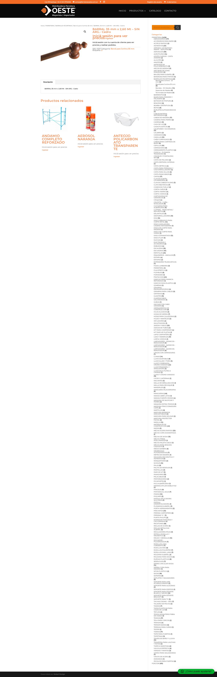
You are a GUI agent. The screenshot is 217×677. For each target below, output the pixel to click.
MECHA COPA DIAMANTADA (165, 433)
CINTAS (156, 176)
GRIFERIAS (158, 294)
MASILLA (157, 422)
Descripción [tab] (48, 82)
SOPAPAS (157, 576)
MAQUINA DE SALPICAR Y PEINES (164, 401)
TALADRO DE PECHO (162, 604)
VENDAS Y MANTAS (161, 651)
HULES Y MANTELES (161, 319)
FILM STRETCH (159, 270)
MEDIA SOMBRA (160, 449)
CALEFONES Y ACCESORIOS (164, 129)
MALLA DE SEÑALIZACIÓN (164, 383)
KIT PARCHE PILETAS (162, 332)
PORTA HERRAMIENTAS (163, 508)
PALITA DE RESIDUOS (162, 468)
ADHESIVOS (158, 46)
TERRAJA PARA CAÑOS (163, 627)
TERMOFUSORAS (160, 625)
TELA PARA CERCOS (161, 620)
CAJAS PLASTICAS (161, 127)
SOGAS (156, 573)
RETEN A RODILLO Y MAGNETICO (161, 535)
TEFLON (157, 612)
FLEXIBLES (158, 272)
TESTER (156, 629)
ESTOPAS (157, 260)
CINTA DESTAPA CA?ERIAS (164, 162)
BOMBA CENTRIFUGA (162, 105)
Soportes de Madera (163, 90)
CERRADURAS (159, 148)
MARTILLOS (158, 410)
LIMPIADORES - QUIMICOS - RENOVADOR (164, 342)
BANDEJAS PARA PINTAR (163, 77)
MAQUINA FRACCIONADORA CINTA (165, 407)
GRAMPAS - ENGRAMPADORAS (161, 288)
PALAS (156, 465)
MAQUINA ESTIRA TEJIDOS (164, 404)
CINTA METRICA (160, 166)
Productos (136, 11)
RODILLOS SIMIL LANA (162, 552)
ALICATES (157, 60)
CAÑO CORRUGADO (161, 139)
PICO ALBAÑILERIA (161, 483)
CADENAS (157, 122)
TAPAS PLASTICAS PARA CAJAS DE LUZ (163, 609)
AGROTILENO (159, 54)
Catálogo (155, 11)
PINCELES (157, 489)
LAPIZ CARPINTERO (161, 334)
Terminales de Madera (164, 93)
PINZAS (157, 494)
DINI (155, 218)
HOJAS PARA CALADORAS (164, 316)
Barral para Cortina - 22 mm (164, 81)
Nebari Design (59, 674)
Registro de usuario (154, 2)
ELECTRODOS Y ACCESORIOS (160, 243)
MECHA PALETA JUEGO (163, 443)
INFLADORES (159, 321)
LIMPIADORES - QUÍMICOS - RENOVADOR (164, 346)
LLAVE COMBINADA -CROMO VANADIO (162, 364)
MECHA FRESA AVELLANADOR (160, 439)
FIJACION (155, 663)
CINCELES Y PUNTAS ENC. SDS (164, 157)
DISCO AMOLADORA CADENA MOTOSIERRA (163, 225)
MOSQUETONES (160, 461)
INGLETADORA (159, 323)
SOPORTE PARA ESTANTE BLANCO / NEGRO (163, 592)
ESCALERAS (158, 248)
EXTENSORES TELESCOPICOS (165, 262)
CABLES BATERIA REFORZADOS (160, 114)
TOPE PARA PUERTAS (162, 634)
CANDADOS (158, 135)
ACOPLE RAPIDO (160, 43)
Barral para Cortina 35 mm (83, 26)
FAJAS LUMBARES (161, 266)
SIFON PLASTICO (160, 571)
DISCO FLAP (158, 238)
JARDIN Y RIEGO (160, 325)
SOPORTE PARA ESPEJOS (163, 589)
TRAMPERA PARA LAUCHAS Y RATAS (164, 643)
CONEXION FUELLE (161, 187)
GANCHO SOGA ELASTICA (164, 283)
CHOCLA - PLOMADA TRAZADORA (162, 153)
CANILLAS (157, 137)
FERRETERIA (50, 26)
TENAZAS (157, 623)
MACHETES (158, 381)
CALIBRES (157, 133)
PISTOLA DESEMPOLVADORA (161, 503)
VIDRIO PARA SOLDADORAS (165, 653)
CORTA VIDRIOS (160, 194)
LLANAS (157, 356)
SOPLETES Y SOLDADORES (164, 578)
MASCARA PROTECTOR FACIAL (163, 419)
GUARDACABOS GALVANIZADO (160, 299)
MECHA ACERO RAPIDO (163, 431)
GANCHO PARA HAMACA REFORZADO (163, 280)
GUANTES (157, 296)
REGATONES (158, 524)
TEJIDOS (157, 618)
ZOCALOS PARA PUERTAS (164, 661)
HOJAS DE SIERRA (161, 314)
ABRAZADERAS (160, 39)
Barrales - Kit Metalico (164, 88)
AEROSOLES (158, 52)
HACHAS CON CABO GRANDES (162, 305)
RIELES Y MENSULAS (161, 538)
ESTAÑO (157, 257)
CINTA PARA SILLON (161, 172)
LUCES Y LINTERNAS (161, 378)
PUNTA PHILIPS (160, 517)
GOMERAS (158, 285)
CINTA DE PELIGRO (161, 160)
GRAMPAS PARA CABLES (163, 291)
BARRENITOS (159, 95)
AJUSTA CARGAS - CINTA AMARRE (163, 57)
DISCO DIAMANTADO (162, 235)
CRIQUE (157, 200)
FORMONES (158, 275)
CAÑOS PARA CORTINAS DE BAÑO (164, 142)
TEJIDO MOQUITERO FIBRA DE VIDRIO (164, 615)
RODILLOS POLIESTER (162, 550)
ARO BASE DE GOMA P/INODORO (162, 71)
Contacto (170, 11)
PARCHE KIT (158, 472)
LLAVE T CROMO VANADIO (164, 375)
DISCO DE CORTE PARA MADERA (163, 228)
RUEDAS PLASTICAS (161, 559)
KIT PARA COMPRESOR (163, 330)
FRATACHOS (159, 277)
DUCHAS (157, 240)
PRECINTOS (158, 511)
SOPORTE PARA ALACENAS (164, 586)
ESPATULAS (158, 253)
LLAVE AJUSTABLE (161, 359)
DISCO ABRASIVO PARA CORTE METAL (163, 221)
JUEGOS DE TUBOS (161, 328)
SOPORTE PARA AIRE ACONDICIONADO (162, 582)
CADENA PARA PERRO (162, 120)
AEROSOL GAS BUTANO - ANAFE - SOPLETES (163, 48)
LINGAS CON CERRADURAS (164, 353)
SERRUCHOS (159, 561)
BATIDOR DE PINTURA (162, 101)
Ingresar (109, 38)
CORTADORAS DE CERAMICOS (161, 197)
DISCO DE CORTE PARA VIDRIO (163, 232)
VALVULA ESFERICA (161, 648)
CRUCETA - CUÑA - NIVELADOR (161, 203)
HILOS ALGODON (160, 312)
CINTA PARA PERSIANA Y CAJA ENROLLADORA (163, 169)
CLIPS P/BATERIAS (161, 185)
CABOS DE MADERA (161, 117)
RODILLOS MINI (160, 548)
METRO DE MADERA (161, 455)
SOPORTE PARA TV (161, 599)
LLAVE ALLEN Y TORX (162, 361)
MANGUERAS (159, 393)
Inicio (122, 11)
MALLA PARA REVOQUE (163, 385)
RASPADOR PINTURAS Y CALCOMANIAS (163, 520)
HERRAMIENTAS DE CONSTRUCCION (161, 309)
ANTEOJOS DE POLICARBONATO (161, 65)
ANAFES (157, 62)
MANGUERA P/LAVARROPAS (165, 390)
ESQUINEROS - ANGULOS (163, 255)
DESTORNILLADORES (162, 216)
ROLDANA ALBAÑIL (161, 555)
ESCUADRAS (158, 251)
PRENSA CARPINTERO (162, 513)
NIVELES (157, 463)
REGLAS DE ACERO (161, 526)
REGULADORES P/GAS (162, 532)
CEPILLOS (157, 145)
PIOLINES (157, 496)
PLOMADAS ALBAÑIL (162, 506)
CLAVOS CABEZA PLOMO (163, 182)
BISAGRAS (158, 103)
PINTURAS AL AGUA (161, 492)
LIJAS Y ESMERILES (161, 337)
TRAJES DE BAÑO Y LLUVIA (164, 638)
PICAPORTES (159, 481)
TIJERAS (157, 632)
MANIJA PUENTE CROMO (163, 398)
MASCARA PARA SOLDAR (163, 416)
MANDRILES (158, 387)
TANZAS (157, 606)
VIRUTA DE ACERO (161, 657)
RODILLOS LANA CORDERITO (160, 544)
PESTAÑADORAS (160, 479)
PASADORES (158, 474)
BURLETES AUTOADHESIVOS (165, 110)
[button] (85, 31)
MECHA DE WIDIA (161, 437)
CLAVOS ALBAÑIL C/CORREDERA (160, 179)
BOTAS (156, 108)
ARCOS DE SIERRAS (161, 68)
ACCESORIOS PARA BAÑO (164, 41)
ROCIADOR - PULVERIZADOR (160, 541)
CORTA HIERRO (160, 192)
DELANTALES (159, 213)
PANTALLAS (158, 470)
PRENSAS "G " (159, 515)
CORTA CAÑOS (159, 189)
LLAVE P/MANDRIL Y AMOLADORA (162, 368)
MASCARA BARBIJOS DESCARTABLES (162, 413)
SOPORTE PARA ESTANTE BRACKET (163, 596)
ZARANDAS (158, 659)
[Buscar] (177, 27)
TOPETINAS (158, 636)
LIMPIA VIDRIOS (160, 339)
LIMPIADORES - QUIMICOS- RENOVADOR (164, 349)
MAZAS (156, 428)
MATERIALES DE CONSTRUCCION (160, 425)
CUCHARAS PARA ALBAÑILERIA (160, 206)
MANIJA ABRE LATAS (162, 396)
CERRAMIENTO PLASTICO (164, 150)
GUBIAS (157, 302)
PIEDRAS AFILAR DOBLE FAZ (165, 486)
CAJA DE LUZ (159, 124)
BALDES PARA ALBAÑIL (163, 74)
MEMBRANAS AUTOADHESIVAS (160, 451)
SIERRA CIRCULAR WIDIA (164, 564)
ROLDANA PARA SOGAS (163, 557)
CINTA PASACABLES (161, 174)
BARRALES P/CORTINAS (64, 26)
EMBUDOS (158, 246)
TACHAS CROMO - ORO (163, 601)
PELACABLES (159, 477)
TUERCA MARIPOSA (161, 646)
